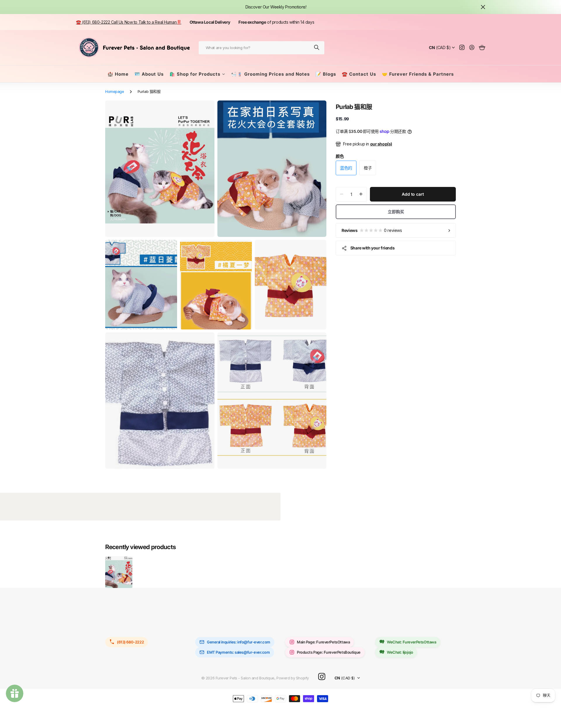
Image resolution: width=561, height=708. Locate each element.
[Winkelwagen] (482, 47)
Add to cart (413, 194)
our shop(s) (381, 143)
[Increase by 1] (361, 194)
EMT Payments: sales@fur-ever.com (238, 652)
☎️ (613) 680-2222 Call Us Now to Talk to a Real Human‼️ (128, 22)
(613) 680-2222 (130, 642)
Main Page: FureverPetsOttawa (323, 642)
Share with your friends (372, 247)
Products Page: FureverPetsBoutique (329, 652)
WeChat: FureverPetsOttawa (411, 642)
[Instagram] (321, 677)
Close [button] (483, 7)
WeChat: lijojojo (400, 652)
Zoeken (317, 47)
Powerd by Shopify (292, 678)
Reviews (372, 230)
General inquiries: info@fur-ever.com (238, 642)
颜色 (340, 156)
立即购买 (396, 211)
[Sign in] (472, 47)
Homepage (114, 91)
